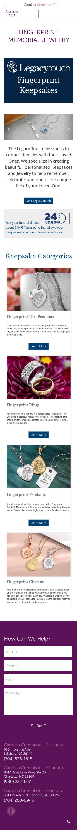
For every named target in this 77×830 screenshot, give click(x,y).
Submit (38, 725)
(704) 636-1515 (18, 758)
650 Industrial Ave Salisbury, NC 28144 (18, 752)
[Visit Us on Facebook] (11, 811)
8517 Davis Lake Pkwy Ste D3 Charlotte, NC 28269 (25, 774)
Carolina (38, 5)
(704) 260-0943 (19, 800)
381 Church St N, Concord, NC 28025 (31, 795)
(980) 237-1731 (18, 781)
